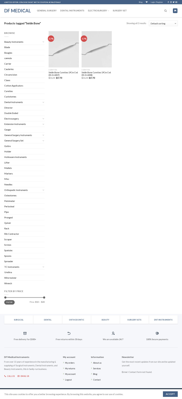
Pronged (8, 217)
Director (8, 107)
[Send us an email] (176, 2)
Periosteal (9, 206)
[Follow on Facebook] (168, 2)
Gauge (7, 129)
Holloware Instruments (15, 157)
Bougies (8, 52)
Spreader (8, 261)
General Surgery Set (13, 140)
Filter (9, 302)
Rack (6, 228)
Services (97, 368)
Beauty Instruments (13, 41)
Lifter (7, 162)
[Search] (165, 11)
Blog (140, 2)
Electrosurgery (97, 10)
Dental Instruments (72, 10)
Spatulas (8, 250)
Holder (7, 151)
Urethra (8, 272)
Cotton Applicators (13, 85)
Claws (7, 80)
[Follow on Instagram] (171, 2)
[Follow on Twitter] (173, 2)
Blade (7, 47)
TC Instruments (11, 266)
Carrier (7, 63)
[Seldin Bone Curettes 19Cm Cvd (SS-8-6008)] (97, 49)
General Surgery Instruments (18, 135)
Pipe (6, 212)
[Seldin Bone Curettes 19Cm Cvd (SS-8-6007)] (64, 49)
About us (97, 363)
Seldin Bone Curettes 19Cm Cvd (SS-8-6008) (96, 73)
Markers (8, 173)
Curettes (8, 91)
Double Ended (11, 113)
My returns (70, 368)
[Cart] (175, 10)
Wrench (8, 283)
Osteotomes (10, 195)
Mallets (8, 168)
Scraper (8, 239)
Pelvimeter (9, 201)
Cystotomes (10, 96)
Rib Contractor (11, 233)
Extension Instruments (15, 124)
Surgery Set (120, 10)
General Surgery (47, 10)
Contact (97, 380)
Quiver (7, 222)
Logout (68, 380)
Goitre (7, 146)
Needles (8, 184)
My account (70, 374)
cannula (8, 58)
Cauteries (9, 69)
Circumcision (10, 74)
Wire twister (10, 277)
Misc (6, 179)
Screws (7, 244)
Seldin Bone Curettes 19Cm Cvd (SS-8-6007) (63, 73)
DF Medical (17, 10)
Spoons (7, 255)
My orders (70, 363)
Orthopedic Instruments (16, 190)
